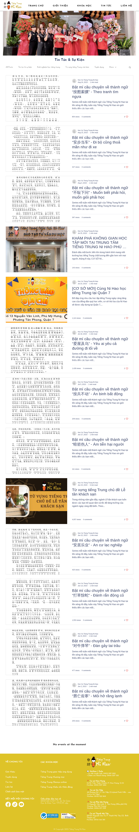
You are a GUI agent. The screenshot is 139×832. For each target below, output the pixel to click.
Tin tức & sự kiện (25, 67)
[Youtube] (21, 804)
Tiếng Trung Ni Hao (77, 829)
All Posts (9, 67)
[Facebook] (8, 804)
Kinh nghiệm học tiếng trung (48, 67)
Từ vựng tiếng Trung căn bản (77, 67)
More (111, 67)
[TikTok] (14, 804)
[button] (130, 67)
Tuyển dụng (99, 67)
